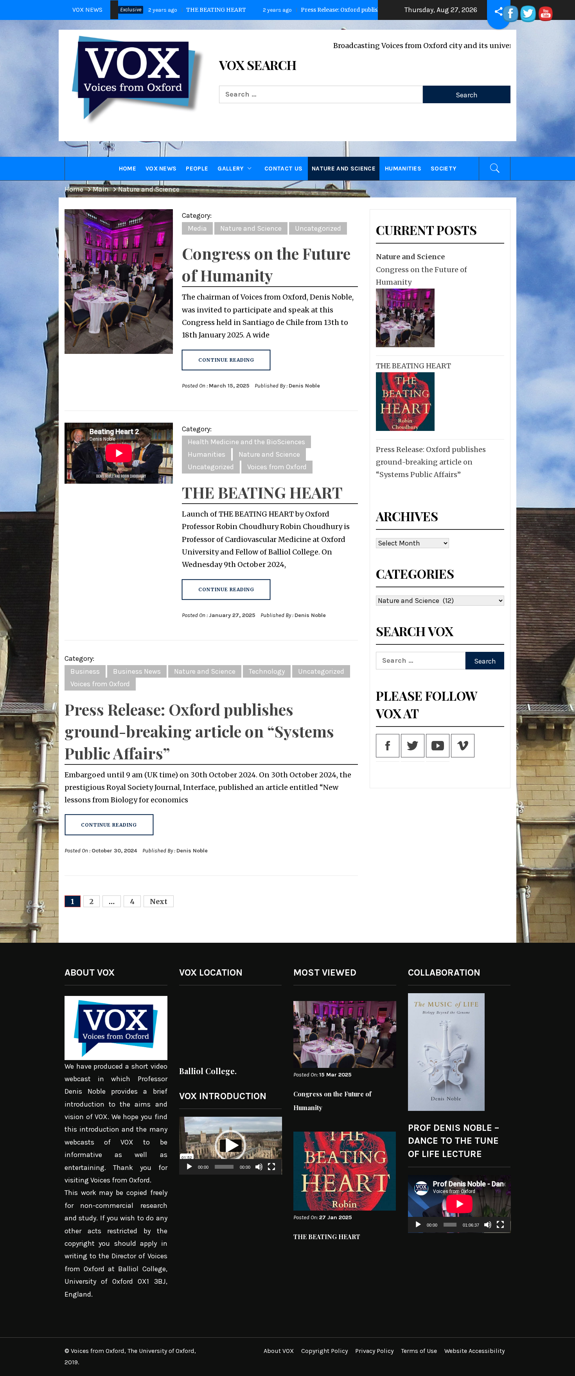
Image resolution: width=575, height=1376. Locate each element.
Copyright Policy (324, 1350)
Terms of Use (419, 1350)
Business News (137, 671)
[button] (230, 1145)
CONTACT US (283, 168)
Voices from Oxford (277, 467)
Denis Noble (304, 385)
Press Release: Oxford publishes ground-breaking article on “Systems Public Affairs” (194, 9)
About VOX (279, 1350)
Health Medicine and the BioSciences (246, 442)
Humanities (403, 168)
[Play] (189, 1171)
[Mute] (259, 1171)
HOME (127, 168)
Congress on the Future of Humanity (421, 276)
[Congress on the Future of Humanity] (404, 318)
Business (85, 671)
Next (158, 901)
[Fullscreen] (271, 1171)
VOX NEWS (161, 168)
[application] (230, 1146)
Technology (267, 671)
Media (197, 228)
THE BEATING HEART (262, 492)
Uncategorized (318, 228)
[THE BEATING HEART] (404, 401)
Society (443, 168)
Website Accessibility (474, 1350)
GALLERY (230, 168)
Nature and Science (344, 168)
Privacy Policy (374, 1350)
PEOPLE (197, 168)
